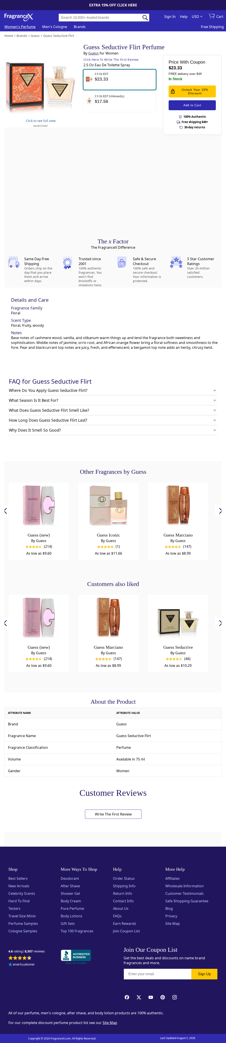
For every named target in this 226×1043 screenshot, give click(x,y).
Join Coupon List (126, 931)
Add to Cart (192, 105)
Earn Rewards (124, 923)
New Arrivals (18, 886)
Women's (20, 26)
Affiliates (172, 878)
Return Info (122, 893)
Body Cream (71, 901)
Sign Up (204, 974)
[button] (119, 80)
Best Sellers (18, 878)
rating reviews (26, 951)
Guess (93, 53)
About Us (120, 908)
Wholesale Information (184, 886)
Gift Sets (68, 923)
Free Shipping (212, 26)
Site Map (172, 923)
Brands (80, 26)
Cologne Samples (22, 931)
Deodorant (70, 878)
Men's (54, 26)
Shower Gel (70, 893)
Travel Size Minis (22, 916)
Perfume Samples (23, 923)
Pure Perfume (72, 908)
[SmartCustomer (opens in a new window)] (21, 964)
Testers (14, 908)
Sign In (170, 16)
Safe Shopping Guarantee (186, 901)
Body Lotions (71, 916)
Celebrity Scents (21, 893)
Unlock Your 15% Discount (195, 91)
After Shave (70, 886)
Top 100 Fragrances (77, 931)
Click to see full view (41, 121)
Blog (169, 908)
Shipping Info (124, 886)
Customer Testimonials (184, 893)
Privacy (171, 916)
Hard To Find (19, 901)
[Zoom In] (176, 393)
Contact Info (123, 901)
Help (184, 16)
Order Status (124, 878)
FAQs (117, 916)
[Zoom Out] (176, 406)
